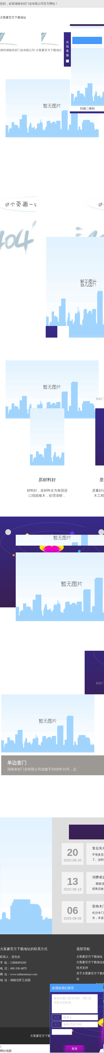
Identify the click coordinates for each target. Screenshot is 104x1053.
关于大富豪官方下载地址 (62, 41)
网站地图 (6, 1051)
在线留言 (89, 32)
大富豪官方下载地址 (13, 17)
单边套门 (17, 762)
